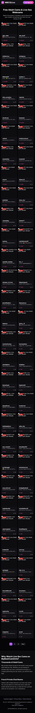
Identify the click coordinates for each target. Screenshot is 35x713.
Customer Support (8, 699)
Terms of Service (27, 699)
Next (23, 644)
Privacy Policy (17, 699)
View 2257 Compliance (17, 705)
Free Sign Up (28, 2)
